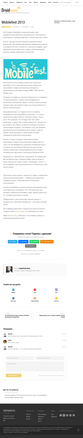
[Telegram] (60, 415)
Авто (25, 2)
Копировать (32, 246)
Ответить (64, 334)
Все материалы (6, 26)
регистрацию (20, 211)
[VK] (73, 415)
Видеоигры (43, 2)
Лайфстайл (19, 2)
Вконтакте (24, 241)
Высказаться (13, 375)
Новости (28, 414)
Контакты (56, 2)
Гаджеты (11, 2)
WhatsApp (35, 241)
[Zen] (64, 415)
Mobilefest (14, 215)
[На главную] (15, 9)
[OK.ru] (70, 415)
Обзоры (5, 2)
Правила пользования (9, 418)
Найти (77, 2)
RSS (4, 420)
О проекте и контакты (8, 416)
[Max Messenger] (67, 415)
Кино (30, 2)
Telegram (14, 241)
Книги (49, 2)
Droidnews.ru (9, 410)
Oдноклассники (47, 241)
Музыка (36, 2)
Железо (28, 419)
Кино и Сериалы (42, 414)
